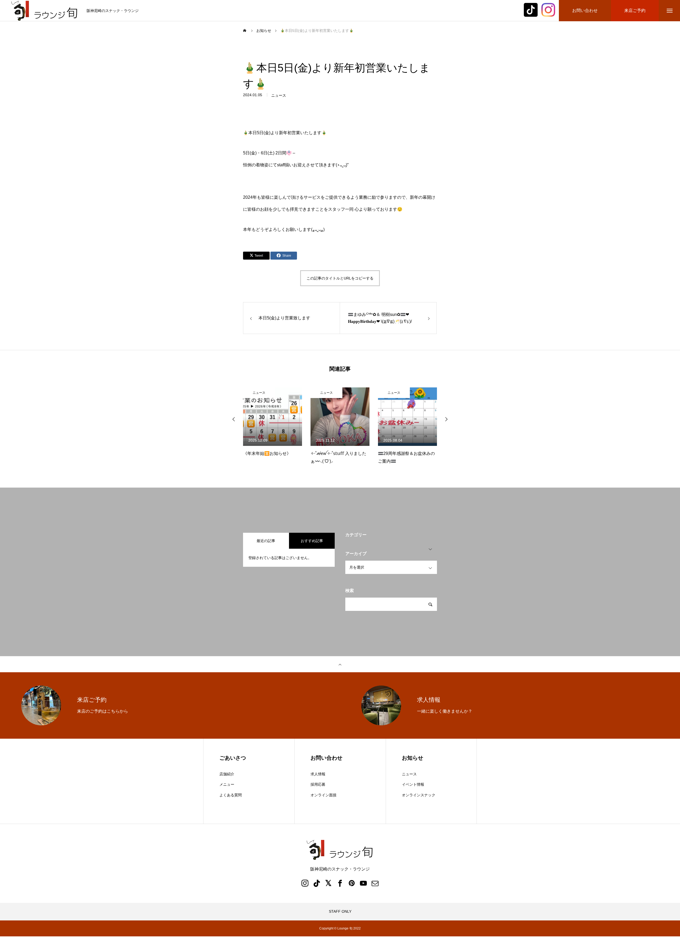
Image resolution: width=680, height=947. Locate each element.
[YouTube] (363, 882)
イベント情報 (413, 784)
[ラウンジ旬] (45, 11)
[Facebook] (340, 882)
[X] (328, 882)
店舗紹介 (226, 774)
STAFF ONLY (340, 911)
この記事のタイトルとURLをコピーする (340, 278)
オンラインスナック (418, 795)
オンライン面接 (324, 795)
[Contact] (375, 882)
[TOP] (340, 664)
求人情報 (318, 774)
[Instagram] (304, 882)
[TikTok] (316, 882)
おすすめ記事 (312, 541)
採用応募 (318, 784)
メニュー (226, 784)
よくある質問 (230, 795)
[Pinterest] (351, 882)
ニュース (278, 95)
